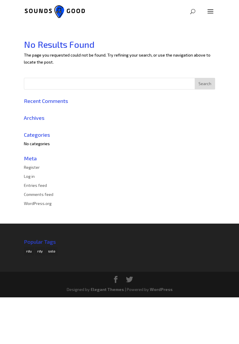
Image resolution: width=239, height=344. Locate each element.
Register (32, 167)
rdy (40, 251)
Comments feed (38, 194)
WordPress (161, 289)
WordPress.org (38, 203)
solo (51, 251)
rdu (29, 251)
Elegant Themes (107, 289)
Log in (29, 176)
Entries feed (35, 185)
